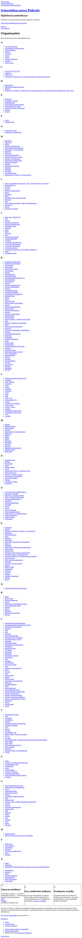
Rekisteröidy (17, 5)
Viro (6, 818)
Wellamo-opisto (10, 834)
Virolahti (7, 820)
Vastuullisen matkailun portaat (14, 796)
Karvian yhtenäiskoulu (12, 287)
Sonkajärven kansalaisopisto (14, 681)
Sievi (6, 659)
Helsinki (7, 164)
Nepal (7, 465)
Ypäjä (6, 853)
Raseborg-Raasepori (11, 600)
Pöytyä (7, 580)
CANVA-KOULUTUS (12, 71)
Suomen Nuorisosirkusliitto (13, 695)
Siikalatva (8, 661)
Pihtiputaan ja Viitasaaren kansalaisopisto (18, 547)
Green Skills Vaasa (11, 130)
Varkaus (7, 794)
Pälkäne (7, 578)
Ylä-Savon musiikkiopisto (13, 851)
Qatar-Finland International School (16, 588)
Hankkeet (8, 151)
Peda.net (3, 26)
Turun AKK (8, 743)
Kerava (7, 299)
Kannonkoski (9, 271)
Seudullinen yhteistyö (11, 655)
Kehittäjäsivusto (10, 296)
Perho (6, 536)
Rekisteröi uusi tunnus (20, 23)
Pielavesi (7, 544)
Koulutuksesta (9, 344)
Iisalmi (7, 192)
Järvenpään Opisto (10, 253)
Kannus (7, 272)
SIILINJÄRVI (9, 663)
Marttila (7, 424)
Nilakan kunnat (9, 467)
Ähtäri (7, 863)
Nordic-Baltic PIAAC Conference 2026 (17, 471)
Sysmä (7, 702)
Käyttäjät (7, 370)
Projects (7, 565)
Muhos (7, 437)
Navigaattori (9, 464)
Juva (6, 235)
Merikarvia (8, 433)
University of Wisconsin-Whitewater (16, 763)
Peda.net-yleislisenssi (25, 933)
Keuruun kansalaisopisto (12, 307)
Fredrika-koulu (9, 122)
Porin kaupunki (9, 558)
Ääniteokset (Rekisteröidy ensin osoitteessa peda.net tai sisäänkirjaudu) (27, 867)
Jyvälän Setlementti (11, 239)
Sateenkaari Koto (10, 648)
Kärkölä (7, 366)
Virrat (6, 822)
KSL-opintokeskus (11, 353)
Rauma (7, 602)
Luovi (7, 414)
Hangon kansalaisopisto (12, 146)
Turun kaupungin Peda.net (13, 745)
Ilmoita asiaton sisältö (11, 931)
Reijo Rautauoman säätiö (13, 606)
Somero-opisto (9, 679)
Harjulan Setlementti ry (12, 155)
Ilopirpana (8, 200)
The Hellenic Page (10, 732)
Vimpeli (7, 816)
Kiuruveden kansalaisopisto (13, 326)
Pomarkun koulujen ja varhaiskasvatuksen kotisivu (21, 556)
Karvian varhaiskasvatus (12, 285)
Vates (6, 798)
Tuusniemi (8, 749)
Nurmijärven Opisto (11, 482)
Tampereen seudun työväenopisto (15, 723)
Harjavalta (8, 153)
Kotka (7, 341)
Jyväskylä (8, 240)
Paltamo (7, 529)
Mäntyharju (8, 451)
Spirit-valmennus (10, 688)
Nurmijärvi (8, 483)
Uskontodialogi (9, 770)
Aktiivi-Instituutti (10, 50)
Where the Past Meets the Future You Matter (19, 835)
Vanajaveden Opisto (11, 793)
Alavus (7, 55)
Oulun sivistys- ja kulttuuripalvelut (15, 513)
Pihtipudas (8, 545)
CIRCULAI (8, 75)
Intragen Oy (8, 205)
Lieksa (7, 393)
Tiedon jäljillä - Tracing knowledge (16, 734)
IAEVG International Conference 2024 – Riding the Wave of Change (27, 183)
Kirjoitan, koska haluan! (12, 314)
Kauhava (7, 289)
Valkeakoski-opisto (11, 791)
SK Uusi (7, 672)
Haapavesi (8, 142)
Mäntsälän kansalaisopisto (13, 448)
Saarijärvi (8, 628)
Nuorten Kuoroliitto (11, 478)
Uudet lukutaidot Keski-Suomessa (15, 775)
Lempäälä (8, 389)
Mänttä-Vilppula (10, 450)
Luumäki (7, 416)
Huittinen (8, 168)
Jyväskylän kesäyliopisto (12, 244)
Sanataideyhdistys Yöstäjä (13, 639)
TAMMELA (9, 720)
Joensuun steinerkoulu (12, 222)
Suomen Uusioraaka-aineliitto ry (15, 697)
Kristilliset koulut (10, 350)
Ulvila (7, 761)
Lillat (6, 396)
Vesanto (7, 804)
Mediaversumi (9, 428)
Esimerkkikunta (10, 103)
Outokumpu (8, 519)
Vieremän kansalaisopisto (13, 807)
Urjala (7, 768)
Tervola (7, 729)
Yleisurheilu (8, 847)
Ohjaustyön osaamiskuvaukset (14, 495)
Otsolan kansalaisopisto (12, 512)
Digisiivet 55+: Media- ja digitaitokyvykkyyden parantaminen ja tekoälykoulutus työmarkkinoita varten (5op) (39, 90)
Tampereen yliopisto (11, 725)
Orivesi (7, 508)
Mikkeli (7, 435)
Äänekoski (8, 865)
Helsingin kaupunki (11, 162)
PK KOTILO (9, 551)
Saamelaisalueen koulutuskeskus (15, 623)
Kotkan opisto (9, 343)
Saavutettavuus (9, 924)
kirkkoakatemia (9, 316)
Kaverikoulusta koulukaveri (13, 294)
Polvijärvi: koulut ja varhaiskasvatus (16, 554)
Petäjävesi (8, 538)
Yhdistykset (8, 844)
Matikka (3, 901)
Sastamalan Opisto (10, 643)
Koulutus (8, 872)
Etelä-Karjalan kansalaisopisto (14, 104)
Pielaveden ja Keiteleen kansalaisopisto (17, 542)
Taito (6, 716)
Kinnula (7, 312)
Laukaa (7, 387)
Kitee (6, 321)
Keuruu (7, 305)
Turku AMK (9, 741)
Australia (7, 61)
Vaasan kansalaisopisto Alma (14, 785)
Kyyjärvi (7, 362)
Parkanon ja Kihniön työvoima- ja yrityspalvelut (20, 531)
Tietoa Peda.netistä (7, 23)
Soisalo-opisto (9, 675)
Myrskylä (8, 444)
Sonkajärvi (8, 683)
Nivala (7, 469)
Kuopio (7, 357)
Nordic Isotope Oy (11, 473)
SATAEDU (9, 646)
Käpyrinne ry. (9, 364)
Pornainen (8, 562)
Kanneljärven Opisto (11, 269)
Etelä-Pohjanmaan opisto (12, 106)
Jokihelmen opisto (10, 226)
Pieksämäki (8, 540)
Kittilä (7, 325)
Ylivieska (8, 849)
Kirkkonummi (9, 317)
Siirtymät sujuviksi (10, 664)
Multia (7, 439)
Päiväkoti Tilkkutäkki (11, 576)
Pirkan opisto (9, 549)
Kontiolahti (8, 337)
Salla (6, 630)
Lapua (7, 385)
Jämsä (7, 251)
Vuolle (7, 823)
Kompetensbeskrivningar (13, 334)
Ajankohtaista (9, 870)
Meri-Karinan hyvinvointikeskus (15, 432)
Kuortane (8, 359)
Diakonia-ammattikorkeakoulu (14, 87)
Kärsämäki (8, 368)
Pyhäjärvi (8, 572)
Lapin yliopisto (9, 382)
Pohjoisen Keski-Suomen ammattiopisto (17, 553)
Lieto (6, 394)
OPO (3, 899)
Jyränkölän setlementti (12, 237)
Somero (7, 677)
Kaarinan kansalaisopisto (12, 262)
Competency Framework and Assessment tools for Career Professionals (27, 77)
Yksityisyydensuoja (11, 926)
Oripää (7, 506)
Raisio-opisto (9, 598)
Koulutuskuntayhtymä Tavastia (15, 346)
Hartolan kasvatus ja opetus (13, 157)
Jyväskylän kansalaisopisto (13, 242)
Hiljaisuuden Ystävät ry (12, 166)
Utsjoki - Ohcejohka (11, 772)
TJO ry (7, 736)
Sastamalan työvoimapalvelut (14, 645)
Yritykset (8, 855)
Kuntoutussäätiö (10, 355)
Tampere (7, 722)
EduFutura (8, 99)
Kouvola (7, 348)
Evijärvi (7, 112)
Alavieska (8, 54)
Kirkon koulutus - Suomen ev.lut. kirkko (17, 319)
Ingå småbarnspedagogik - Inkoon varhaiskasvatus (21, 203)
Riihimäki (8, 611)
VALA (7, 789)
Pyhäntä (7, 574)
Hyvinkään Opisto (10, 173)
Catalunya (8, 73)
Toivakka (8, 738)
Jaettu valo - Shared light (12, 217)
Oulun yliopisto (10, 517)
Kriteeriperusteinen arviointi (13, 352)
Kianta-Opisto (9, 308)
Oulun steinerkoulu (11, 515)
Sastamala (8, 641)
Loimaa (7, 402)
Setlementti (8, 654)
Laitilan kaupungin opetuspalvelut (15, 378)
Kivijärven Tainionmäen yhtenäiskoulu (17, 330)
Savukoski (8, 652)
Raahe (7, 597)
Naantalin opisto (10, 460)
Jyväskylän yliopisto (11, 248)
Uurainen (8, 777)
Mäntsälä (7, 446)
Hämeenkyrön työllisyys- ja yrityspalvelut (18, 175)
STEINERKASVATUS (12, 690)
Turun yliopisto (9, 747)
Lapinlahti (8, 380)
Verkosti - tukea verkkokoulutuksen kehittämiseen (20, 802)
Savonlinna (8, 650)
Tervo (6, 727)
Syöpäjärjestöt (9, 704)
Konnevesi (8, 335)
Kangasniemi (9, 265)
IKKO (7, 196)
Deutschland (9, 85)
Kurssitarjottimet (10, 361)
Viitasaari (8, 813)
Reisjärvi (7, 607)
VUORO (8, 825)
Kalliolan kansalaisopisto (12, 263)
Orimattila (8, 504)
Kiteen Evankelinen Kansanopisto (15, 323)
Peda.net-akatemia (10, 535)
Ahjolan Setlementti (11, 46)
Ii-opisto (7, 189)
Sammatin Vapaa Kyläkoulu (13, 637)
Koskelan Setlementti (11, 339)
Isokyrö (7, 207)
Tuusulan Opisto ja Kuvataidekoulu (16, 750)
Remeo (7, 609)
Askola (7, 57)
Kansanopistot (9, 281)
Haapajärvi (8, 141)
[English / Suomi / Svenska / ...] (4, 5)
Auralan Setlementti (11, 59)
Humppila (8, 169)
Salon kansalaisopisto (12, 636)
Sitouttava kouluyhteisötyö (13, 668)
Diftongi (7, 89)
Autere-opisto (9, 63)
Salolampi (8, 634)
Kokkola (7, 332)
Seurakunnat (9, 657)
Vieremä (7, 805)
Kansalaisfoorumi (10, 276)
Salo (6, 632)
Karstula (7, 283)
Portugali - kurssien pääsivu (14, 563)
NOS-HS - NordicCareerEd (13, 474)
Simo (6, 666)
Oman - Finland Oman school (14, 497)
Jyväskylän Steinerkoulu (12, 246)
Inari (6, 201)
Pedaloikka (8, 533)
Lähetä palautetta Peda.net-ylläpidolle (16, 929)
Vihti (6, 811)
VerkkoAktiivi (9, 800)
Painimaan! (8, 527)
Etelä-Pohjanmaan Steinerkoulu (15, 108)
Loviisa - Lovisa (10, 407)
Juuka (6, 231)
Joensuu (7, 221)
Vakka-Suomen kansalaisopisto (14, 787)
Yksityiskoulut (9, 846)
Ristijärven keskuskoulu (12, 613)
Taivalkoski (8, 718)
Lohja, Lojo (8, 398)
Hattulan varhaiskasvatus (12, 159)
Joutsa (7, 230)
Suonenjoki (8, 701)
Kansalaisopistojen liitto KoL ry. (15, 278)
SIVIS (7, 670)
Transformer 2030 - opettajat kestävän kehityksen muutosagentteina (26, 740)
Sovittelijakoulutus (11, 684)
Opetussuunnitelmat (11, 876)
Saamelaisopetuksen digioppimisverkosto (18, 625)
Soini (6, 674)
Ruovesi (7, 615)
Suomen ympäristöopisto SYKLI (15, 699)
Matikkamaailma (10, 426)
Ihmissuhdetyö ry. (10, 185)
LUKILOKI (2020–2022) (13, 412)
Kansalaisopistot (10, 280)
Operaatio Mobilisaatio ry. (13, 499)
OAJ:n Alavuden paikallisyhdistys (15, 492)
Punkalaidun (9, 569)
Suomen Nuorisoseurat (12, 693)
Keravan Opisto (10, 301)
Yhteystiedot (9, 881)
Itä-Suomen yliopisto (11, 209)
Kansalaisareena (10, 274)
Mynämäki (8, 442)
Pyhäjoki (7, 571)
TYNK (7, 752)
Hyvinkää (8, 171)
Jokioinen (8, 228)
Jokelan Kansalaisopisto (12, 224)
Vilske (7, 814)
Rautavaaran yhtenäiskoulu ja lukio (16, 604)
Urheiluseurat (9, 766)
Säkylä (7, 706)
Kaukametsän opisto (11, 290)
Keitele (7, 298)
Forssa (7, 120)
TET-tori (7, 731)
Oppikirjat (8, 501)
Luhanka (7, 409)
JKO (6, 219)
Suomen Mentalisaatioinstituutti (15, 692)
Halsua (7, 144)
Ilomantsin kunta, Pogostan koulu (15, 198)
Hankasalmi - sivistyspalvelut (14, 150)
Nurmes (7, 480)
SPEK (7, 686)
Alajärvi (7, 52)
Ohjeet (7, 874)
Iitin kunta (8, 194)
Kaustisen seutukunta (11, 292)
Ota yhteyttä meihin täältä (9, 915)
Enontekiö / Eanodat (11, 101)
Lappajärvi (8, 384)
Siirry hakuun (5, 28)
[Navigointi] (5, 2)
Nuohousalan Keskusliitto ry (14, 476)
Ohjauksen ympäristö (11, 494)
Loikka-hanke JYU (11, 400)
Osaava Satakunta (10, 510)
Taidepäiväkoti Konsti (12, 714)
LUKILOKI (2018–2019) (13, 411)
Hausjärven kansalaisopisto (13, 160)
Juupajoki (8, 233)
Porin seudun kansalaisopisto (14, 560)
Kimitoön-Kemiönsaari (12, 310)
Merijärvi (8, 430)
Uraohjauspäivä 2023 (11, 764)
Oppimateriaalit (9, 877)
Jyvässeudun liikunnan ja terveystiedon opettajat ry (21, 249)
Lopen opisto (9, 405)
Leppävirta (8, 391)
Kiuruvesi (8, 328)
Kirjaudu (10, 5)
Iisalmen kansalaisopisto (12, 191)
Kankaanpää (9, 267)
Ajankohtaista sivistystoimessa (14, 48)
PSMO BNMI (9, 567)
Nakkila (7, 462)
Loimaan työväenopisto (12, 403)
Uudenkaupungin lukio (12, 773)
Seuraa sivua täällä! (40, 901)
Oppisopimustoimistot (12, 503)
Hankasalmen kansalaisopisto (14, 148)
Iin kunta (7, 187)
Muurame (8, 441)
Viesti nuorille (9, 809)
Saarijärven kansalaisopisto (13, 627)
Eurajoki (7, 110)
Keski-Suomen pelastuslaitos (14, 303)
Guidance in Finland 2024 (13, 132)
